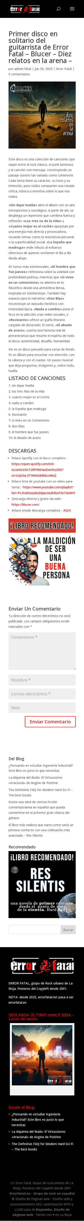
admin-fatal (22, 69)
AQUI (67, 510)
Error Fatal (64, 69)
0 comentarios (19, 74)
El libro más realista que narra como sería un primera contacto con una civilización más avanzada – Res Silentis (41, 830)
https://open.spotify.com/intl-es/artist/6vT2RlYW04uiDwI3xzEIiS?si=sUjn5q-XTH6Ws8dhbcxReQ (38, 470)
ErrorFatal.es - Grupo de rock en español (42, 1193)
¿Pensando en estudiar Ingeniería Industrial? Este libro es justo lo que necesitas (38, 1119)
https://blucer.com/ (25, 504)
